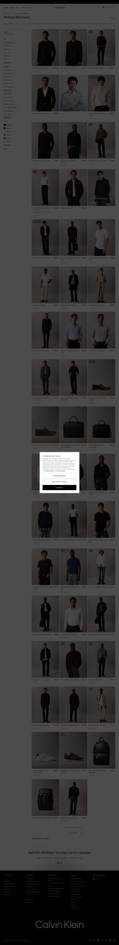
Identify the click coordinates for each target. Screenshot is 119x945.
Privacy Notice (60, 471)
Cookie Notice (49, 471)
